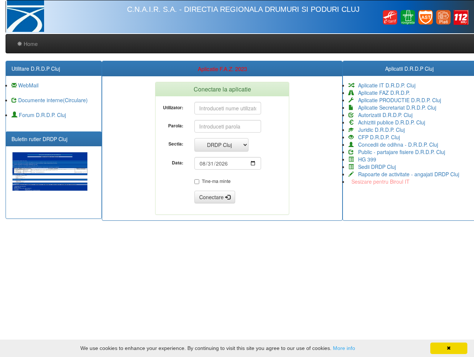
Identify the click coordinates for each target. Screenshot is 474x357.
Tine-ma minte (216, 181)
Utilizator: (173, 107)
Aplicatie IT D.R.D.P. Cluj (384, 85)
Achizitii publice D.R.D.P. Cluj (389, 122)
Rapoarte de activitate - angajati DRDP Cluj (406, 174)
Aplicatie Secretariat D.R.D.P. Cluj (395, 107)
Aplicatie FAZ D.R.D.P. (382, 92)
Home (30, 43)
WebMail (28, 85)
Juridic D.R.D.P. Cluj (379, 129)
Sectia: (175, 143)
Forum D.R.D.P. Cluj (41, 115)
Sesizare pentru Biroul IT (379, 181)
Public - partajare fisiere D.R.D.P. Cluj (399, 152)
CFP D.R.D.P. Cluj (377, 137)
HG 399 (365, 159)
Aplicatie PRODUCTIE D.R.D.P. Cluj (397, 100)
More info (344, 348)
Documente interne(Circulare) (52, 100)
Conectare (212, 197)
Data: (177, 162)
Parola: (175, 125)
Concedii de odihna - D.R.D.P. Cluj (396, 144)
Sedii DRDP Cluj (375, 166)
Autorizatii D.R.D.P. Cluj (383, 115)
